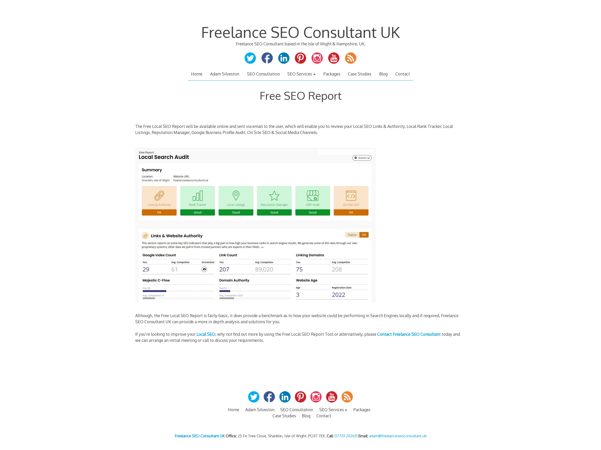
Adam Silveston (224, 73)
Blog (383, 73)
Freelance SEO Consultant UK (300, 31)
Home (196, 73)
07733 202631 (346, 436)
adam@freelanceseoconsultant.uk (398, 436)
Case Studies (359, 73)
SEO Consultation (263, 73)
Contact (402, 73)
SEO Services (299, 73)
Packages (331, 73)
